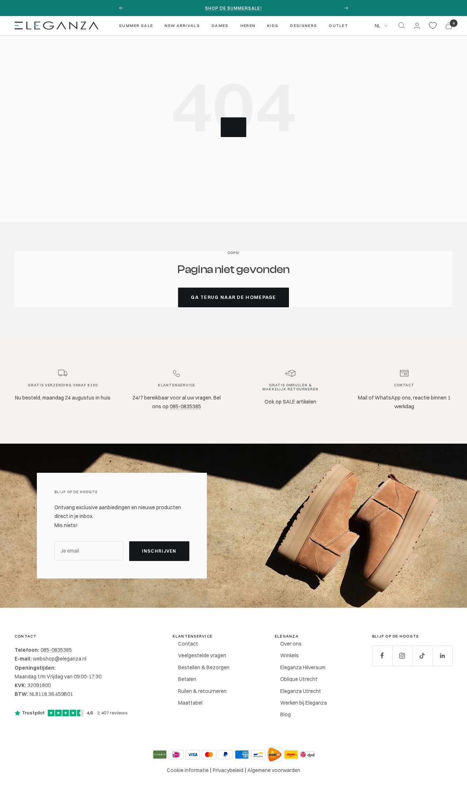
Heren (248, 25)
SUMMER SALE (136, 25)
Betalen (187, 679)
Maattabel (190, 703)
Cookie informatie (188, 770)
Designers (303, 25)
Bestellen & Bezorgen (203, 667)
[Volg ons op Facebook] (382, 656)
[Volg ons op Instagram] (402, 656)
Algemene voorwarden (273, 770)
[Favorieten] (432, 25)
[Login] (417, 26)
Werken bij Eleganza (303, 703)
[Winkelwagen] (448, 25)
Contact (188, 643)
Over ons (291, 643)
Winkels (289, 655)
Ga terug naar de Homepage (233, 297)
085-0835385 (185, 406)
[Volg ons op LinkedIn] (442, 656)
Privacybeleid (228, 770)
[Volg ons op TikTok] (422, 656)
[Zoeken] (401, 25)
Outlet (338, 25)
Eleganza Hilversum (302, 667)
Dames (220, 25)
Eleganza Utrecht (300, 691)
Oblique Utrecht (298, 679)
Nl (378, 25)
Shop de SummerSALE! (233, 8)
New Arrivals (182, 25)
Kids (272, 25)
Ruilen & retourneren (202, 691)
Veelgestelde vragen (202, 655)
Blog (285, 714)
